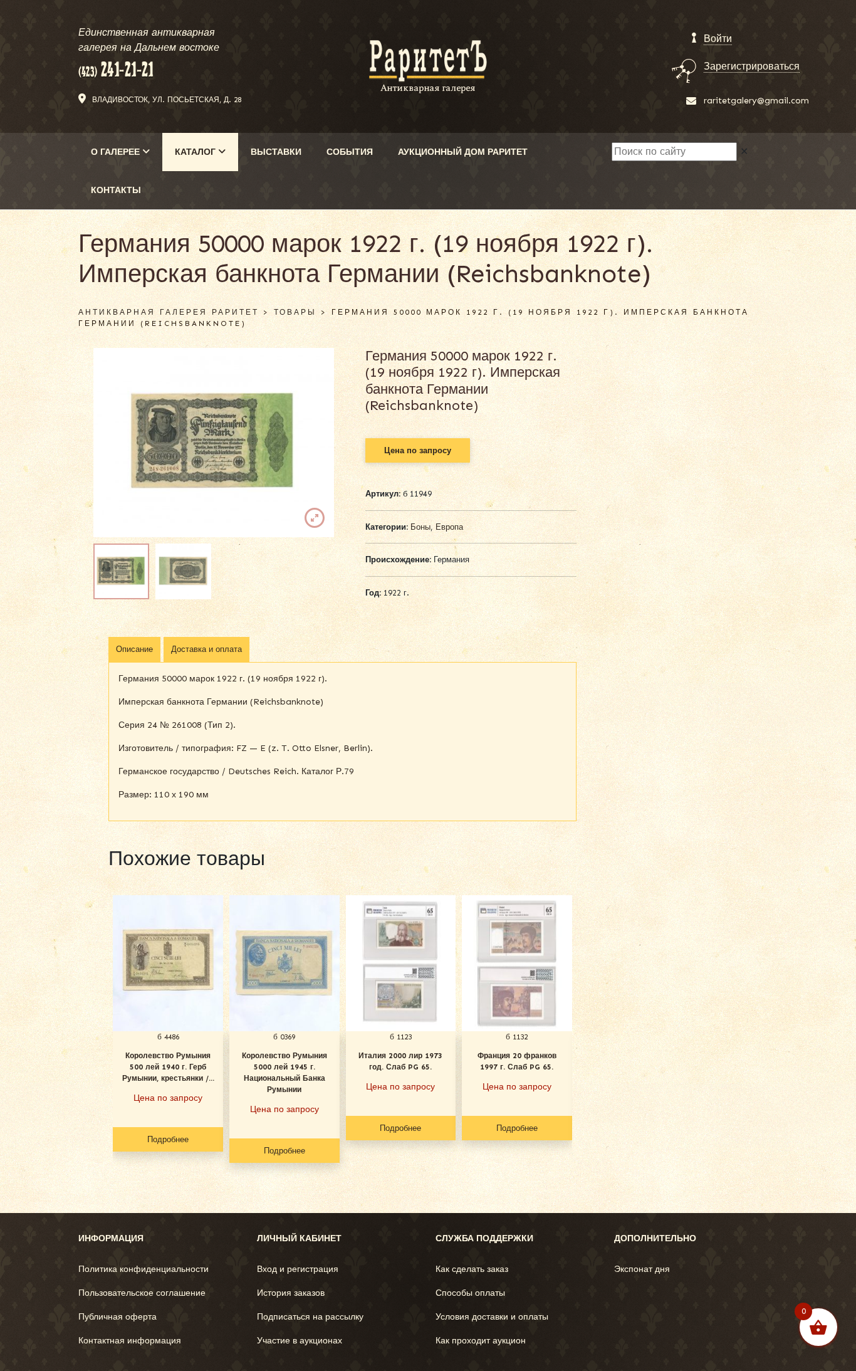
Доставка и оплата (206, 649)
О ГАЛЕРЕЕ (116, 152)
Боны (420, 527)
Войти (718, 39)
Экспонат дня (642, 1269)
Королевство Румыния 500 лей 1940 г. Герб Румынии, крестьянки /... (168, 1067)
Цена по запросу (417, 450)
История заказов (291, 1293)
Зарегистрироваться (752, 66)
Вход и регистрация (297, 1269)
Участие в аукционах (299, 1340)
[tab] (134, 649)
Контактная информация (129, 1340)
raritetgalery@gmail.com (756, 100)
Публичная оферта (117, 1316)
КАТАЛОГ (196, 152)
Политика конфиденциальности (143, 1269)
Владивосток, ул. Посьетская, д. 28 (166, 99)
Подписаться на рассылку (310, 1316)
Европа (449, 527)
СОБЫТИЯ (349, 152)
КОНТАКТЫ (116, 190)
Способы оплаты (470, 1293)
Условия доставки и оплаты (492, 1316)
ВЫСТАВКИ (276, 152)
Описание (134, 649)
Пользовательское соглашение (142, 1293)
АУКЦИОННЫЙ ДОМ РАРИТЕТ (463, 152)
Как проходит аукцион (481, 1340)
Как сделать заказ (472, 1269)
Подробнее (168, 1139)
